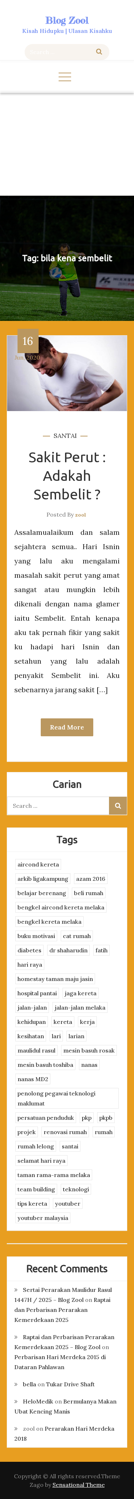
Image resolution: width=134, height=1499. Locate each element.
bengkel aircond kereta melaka (61, 907)
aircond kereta (38, 864)
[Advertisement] (67, 144)
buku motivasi (36, 935)
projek (27, 1132)
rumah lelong (36, 1146)
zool (80, 515)
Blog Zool (67, 20)
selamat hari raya (41, 1160)
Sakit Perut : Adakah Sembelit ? (67, 475)
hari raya (30, 964)
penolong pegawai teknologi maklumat (56, 1098)
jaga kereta (80, 993)
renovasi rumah (65, 1132)
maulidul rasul (36, 1050)
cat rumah (77, 935)
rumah (104, 1132)
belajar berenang (42, 893)
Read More (67, 727)
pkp (86, 1117)
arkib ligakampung (43, 878)
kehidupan (32, 1021)
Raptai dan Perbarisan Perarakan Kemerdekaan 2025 (62, 1309)
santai (65, 435)
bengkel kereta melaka (49, 921)
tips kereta (32, 1203)
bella (29, 1384)
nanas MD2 (33, 1079)
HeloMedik (38, 1401)
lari (56, 1036)
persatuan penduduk (46, 1117)
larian (76, 1036)
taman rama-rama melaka (54, 1174)
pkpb (106, 1117)
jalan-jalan (32, 1007)
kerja (87, 1021)
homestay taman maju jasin (55, 978)
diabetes (29, 950)
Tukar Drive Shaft (70, 1384)
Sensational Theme (79, 1484)
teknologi (76, 1189)
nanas (89, 1064)
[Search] (99, 52)
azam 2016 (90, 878)
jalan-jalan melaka (80, 1007)
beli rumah (88, 893)
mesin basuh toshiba (45, 1064)
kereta (63, 1021)
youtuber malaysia (43, 1217)
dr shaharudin (68, 950)
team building (36, 1189)
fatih (101, 950)
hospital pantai (37, 993)
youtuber (67, 1203)
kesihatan (31, 1036)
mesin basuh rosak (89, 1050)
